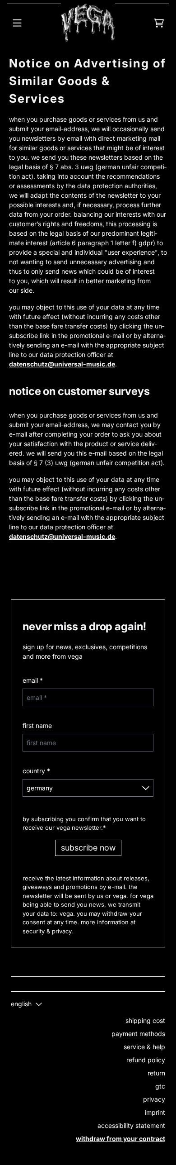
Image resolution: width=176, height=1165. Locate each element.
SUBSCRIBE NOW (88, 847)
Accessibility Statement (131, 1125)
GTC (160, 1086)
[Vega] (88, 23)
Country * (36, 771)
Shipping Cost (145, 1020)
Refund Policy (145, 1060)
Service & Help (144, 1047)
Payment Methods (138, 1033)
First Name (37, 725)
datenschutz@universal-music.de (62, 364)
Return (156, 1073)
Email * (33, 680)
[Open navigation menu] (17, 23)
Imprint (155, 1112)
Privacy (154, 1099)
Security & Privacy (47, 931)
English (21, 1004)
